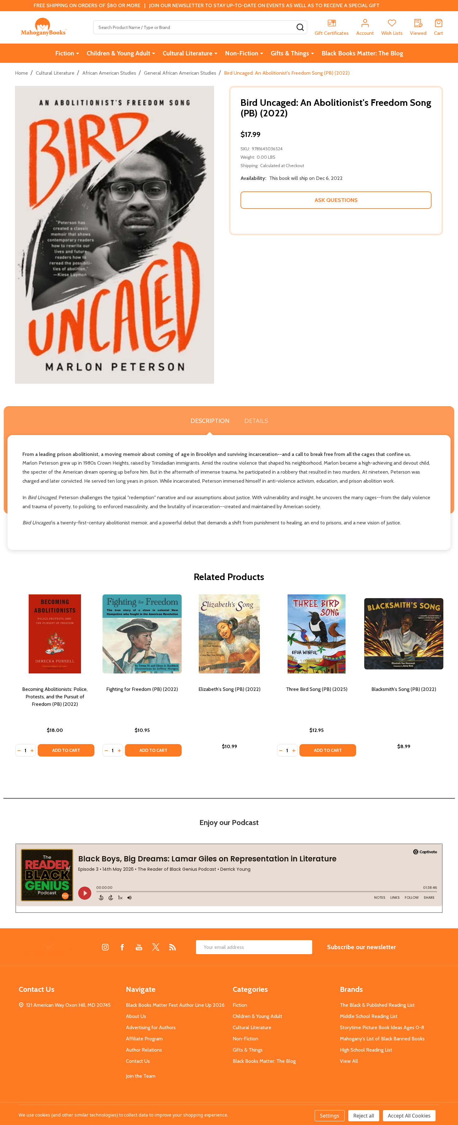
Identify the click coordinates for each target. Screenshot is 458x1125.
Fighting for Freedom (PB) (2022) (142, 689)
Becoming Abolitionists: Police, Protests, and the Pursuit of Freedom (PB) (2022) (55, 696)
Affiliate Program (144, 1039)
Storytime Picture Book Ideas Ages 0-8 (382, 1027)
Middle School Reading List (369, 1016)
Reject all (363, 1115)
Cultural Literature (187, 53)
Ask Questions (336, 200)
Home (21, 73)
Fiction (64, 53)
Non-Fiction (241, 53)
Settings (329, 1115)
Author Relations (144, 1050)
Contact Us (138, 1061)
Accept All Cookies (409, 1115)
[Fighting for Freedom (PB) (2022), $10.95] (142, 633)
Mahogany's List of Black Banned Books (382, 1039)
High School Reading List (366, 1050)
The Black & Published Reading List (377, 1005)
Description (209, 420)
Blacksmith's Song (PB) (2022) (403, 689)
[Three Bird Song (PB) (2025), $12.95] (316, 633)
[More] (77, 53)
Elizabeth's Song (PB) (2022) (229, 689)
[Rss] (172, 947)
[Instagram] (105, 947)
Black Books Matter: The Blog (362, 53)
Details (256, 420)
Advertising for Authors (151, 1027)
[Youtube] (139, 947)
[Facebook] (122, 947)
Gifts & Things (290, 53)
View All (349, 1061)
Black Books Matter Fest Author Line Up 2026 (175, 1005)
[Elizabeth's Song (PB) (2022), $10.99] (229, 633)
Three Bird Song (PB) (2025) (316, 689)
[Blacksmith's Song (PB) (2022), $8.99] (403, 633)
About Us (136, 1016)
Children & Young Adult (118, 53)
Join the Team (140, 1076)
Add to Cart (66, 750)
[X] (155, 947)
